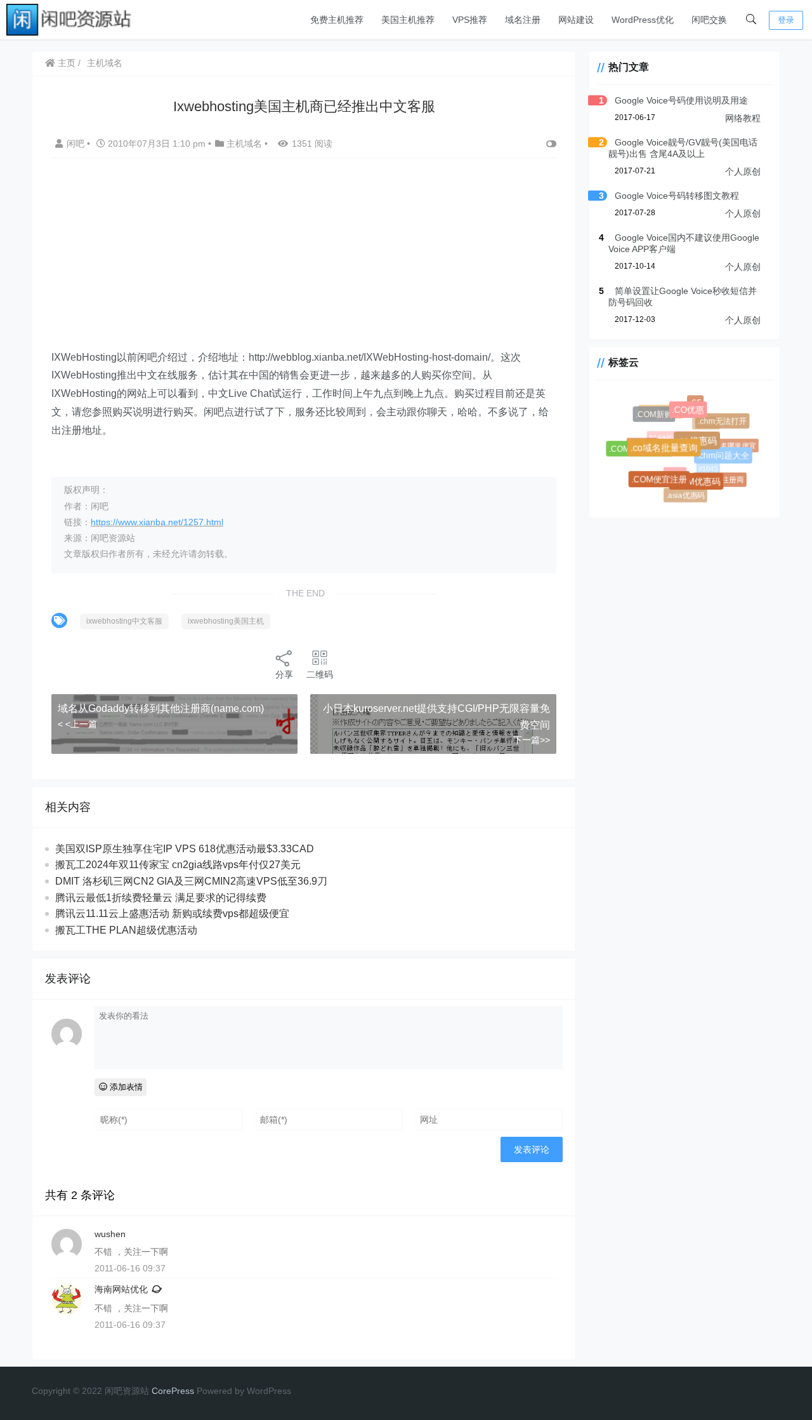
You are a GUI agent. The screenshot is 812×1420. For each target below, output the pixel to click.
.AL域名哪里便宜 (727, 443)
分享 (284, 674)
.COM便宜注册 (662, 481)
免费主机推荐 (336, 20)
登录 (786, 20)
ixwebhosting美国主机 (226, 621)
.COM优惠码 (699, 485)
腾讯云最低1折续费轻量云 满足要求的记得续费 (160, 897)
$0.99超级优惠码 (668, 433)
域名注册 (522, 20)
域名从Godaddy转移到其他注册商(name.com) (161, 708)
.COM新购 (656, 416)
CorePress (173, 1391)
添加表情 (125, 1087)
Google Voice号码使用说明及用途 (681, 100)
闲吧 (77, 143)
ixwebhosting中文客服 (124, 621)
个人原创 (743, 171)
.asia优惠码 (685, 494)
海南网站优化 (121, 1289)
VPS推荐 (469, 20)
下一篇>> (531, 740)
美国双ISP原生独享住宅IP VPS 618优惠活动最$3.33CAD (184, 848)
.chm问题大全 (726, 458)
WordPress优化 (643, 20)
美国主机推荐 (408, 20)
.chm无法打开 (723, 422)
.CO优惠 (691, 413)
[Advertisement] (303, 260)
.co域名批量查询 (669, 452)
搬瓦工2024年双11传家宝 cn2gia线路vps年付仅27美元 (178, 864)
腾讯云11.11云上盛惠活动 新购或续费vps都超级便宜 (172, 913)
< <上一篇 (77, 724)
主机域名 (104, 63)
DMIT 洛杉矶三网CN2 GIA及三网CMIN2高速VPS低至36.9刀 (191, 881)
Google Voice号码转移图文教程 (677, 196)
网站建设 (576, 20)
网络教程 (743, 118)
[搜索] (751, 19)
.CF (695, 402)
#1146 (671, 469)
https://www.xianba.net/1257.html (157, 522)
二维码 (319, 674)
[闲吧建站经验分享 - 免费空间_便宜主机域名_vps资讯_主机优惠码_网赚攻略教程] (69, 18)
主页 (65, 63)
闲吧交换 (709, 20)
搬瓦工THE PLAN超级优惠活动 (126, 930)
